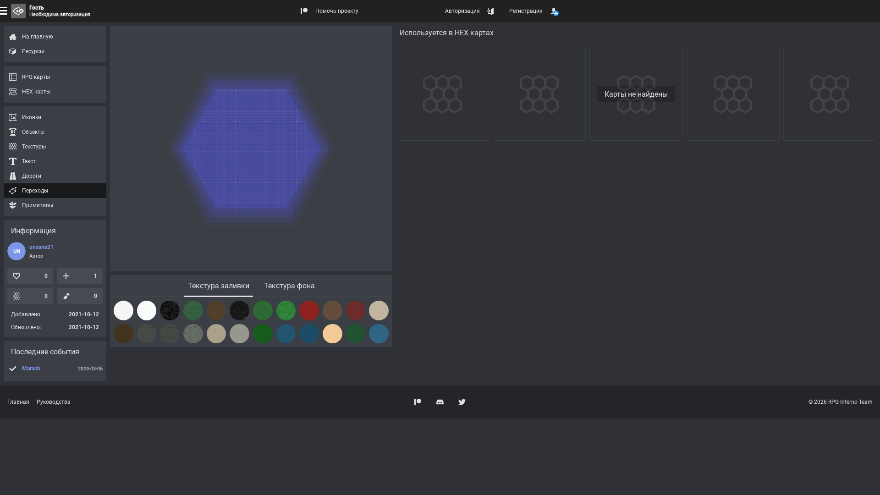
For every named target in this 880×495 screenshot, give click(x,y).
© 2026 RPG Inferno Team (840, 402)
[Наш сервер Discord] (440, 402)
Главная (18, 402)
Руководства (54, 402)
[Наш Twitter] (462, 402)
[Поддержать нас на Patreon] (418, 402)
